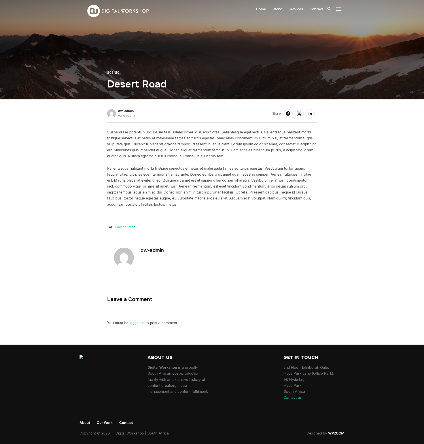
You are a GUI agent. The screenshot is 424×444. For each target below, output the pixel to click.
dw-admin (126, 111)
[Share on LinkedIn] (310, 113)
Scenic (113, 73)
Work (277, 9)
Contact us (293, 397)
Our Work (105, 422)
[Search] (329, 8)
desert (122, 227)
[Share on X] (299, 113)
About (85, 422)
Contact (317, 9)
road (132, 227)
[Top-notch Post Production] (81, 358)
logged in (136, 323)
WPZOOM (336, 433)
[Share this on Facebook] (288, 113)
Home (261, 9)
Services (295, 9)
